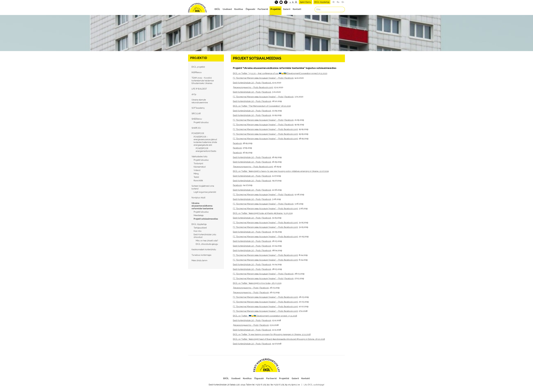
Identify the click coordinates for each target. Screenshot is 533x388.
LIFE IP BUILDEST (199, 89)
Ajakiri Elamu (305, 2)
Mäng (196, 173)
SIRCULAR (196, 113)
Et (333, 2)
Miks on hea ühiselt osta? (207, 241)
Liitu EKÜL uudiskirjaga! (314, 385)
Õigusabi (250, 9)
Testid (196, 177)
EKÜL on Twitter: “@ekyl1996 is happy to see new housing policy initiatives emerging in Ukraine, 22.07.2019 (281, 171)
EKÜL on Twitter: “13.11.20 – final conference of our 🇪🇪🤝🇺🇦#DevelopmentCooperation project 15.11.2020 (280, 73)
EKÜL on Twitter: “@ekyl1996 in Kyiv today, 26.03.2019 (257, 283)
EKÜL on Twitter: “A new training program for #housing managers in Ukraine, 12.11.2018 (272, 334)
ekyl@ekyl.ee (294, 385)
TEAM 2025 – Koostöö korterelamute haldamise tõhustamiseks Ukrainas (203, 80)
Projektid (276, 9)
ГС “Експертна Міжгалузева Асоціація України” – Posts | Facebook (263, 78)
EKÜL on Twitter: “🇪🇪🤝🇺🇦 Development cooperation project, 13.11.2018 (265, 316)
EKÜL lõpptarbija (321, 2)
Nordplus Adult (198, 197)
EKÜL (217, 9)
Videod (197, 170)
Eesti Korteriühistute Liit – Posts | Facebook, (252, 83)
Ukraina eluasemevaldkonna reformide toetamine (202, 206)
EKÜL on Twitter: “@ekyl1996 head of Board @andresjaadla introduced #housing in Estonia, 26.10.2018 (279, 339)
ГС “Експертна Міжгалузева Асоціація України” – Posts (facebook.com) (265, 129)
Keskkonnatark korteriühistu (204, 249)
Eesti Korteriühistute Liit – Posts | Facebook (252, 92)
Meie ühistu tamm (199, 260)
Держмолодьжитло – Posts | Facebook (251, 288)
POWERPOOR (198, 133)
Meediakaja (198, 215)
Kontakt (297, 9)
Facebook (237, 143)
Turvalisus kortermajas (201, 255)
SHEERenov (197, 119)
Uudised (227, 9)
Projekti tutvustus (201, 122)
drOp (194, 94)
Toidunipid (198, 163)
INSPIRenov (197, 72)
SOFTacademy (198, 108)
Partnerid (263, 9)
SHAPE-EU (196, 128)
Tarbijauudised (200, 228)
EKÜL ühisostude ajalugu (207, 244)
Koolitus (238, 9)
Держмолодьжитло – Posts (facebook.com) (253, 87)
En (343, 2)
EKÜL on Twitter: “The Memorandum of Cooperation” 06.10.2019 (262, 106)
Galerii (286, 9)
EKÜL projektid (198, 67)
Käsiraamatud (200, 167)
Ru (338, 2)
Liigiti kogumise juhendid (205, 192)
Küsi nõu (197, 231)
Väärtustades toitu (199, 156)
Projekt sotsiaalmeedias (206, 219)
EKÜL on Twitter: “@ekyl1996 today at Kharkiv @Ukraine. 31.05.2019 (263, 213)
